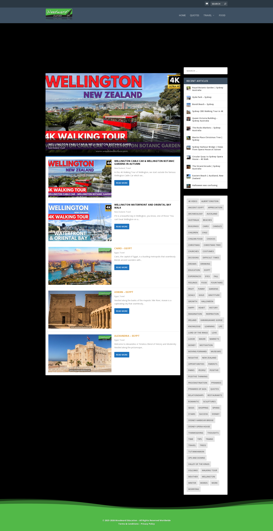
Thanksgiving (195, 432)
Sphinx (216, 407)
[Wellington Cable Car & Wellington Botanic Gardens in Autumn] (79, 178)
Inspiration (212, 314)
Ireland (192, 320)
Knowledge (194, 326)
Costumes (208, 251)
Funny (201, 288)
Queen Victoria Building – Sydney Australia (204, 119)
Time (190, 439)
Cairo (206, 226)
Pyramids (216, 382)
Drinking (205, 263)
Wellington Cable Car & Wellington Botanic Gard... (91, 144)
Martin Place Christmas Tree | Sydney (207, 138)
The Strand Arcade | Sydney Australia (206, 167)
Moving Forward (197, 351)
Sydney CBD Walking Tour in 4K (207, 111)
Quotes (194, 15)
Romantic (193, 401)
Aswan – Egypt (123, 292)
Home (182, 15)
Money (192, 345)
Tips (199, 439)
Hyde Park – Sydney (202, 97)
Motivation (206, 345)
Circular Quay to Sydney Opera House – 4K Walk (207, 157)
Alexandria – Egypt (126, 335)
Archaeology (195, 213)
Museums (216, 351)
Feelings (192, 282)
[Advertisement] (136, 40)
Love (214, 332)
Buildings (193, 226)
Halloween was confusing (204, 185)
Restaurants (215, 395)
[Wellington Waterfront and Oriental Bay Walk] (79, 222)
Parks (191, 370)
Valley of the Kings (198, 464)
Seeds (191, 407)
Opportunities (196, 364)
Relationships (195, 395)
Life (220, 326)
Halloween (207, 301)
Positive (214, 370)
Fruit (191, 288)
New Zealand (53, 148)
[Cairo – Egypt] (79, 266)
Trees (203, 445)
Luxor (191, 339)
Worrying (193, 489)
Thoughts (213, 432)
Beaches (207, 220)
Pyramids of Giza (197, 389)
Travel (207, 15)
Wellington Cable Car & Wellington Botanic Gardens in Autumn (144, 162)
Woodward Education (126, 520)
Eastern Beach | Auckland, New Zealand (207, 177)
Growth (192, 301)
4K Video (192, 201)
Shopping (203, 407)
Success (203, 414)
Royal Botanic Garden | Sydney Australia (207, 88)
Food (222, 15)
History (213, 307)
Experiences (194, 276)
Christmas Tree (212, 245)
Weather (193, 476)
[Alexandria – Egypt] (79, 353)
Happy (191, 307)
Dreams (192, 263)
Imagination (195, 314)
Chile (204, 232)
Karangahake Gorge (212, 320)
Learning (210, 326)
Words (203, 482)
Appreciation (215, 207)
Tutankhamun (196, 451)
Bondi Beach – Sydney (203, 104)
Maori (202, 339)
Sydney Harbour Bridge (201, 420)
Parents (212, 364)
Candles (217, 226)
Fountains (217, 282)
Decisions (193, 257)
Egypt (116, 252)
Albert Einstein (209, 201)
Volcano (193, 470)
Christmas (194, 245)
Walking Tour (209, 470)
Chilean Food (195, 238)
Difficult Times (211, 257)
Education (194, 270)
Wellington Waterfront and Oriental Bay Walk (142, 206)
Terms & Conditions (128, 523)
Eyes (207, 276)
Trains (209, 439)
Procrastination (197, 382)
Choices (211, 238)
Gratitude (214, 295)
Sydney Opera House (199, 426)
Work (215, 482)
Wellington (208, 476)
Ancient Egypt (196, 207)
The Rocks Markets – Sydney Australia (206, 129)
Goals (191, 295)
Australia (193, 220)
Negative (193, 357)
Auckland (212, 213)
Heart (201, 307)
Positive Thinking (197, 376)
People (202, 370)
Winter (192, 482)
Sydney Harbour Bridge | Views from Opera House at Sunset (207, 148)
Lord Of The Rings (198, 332)
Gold (201, 295)
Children (193, 232)
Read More (122, 183)
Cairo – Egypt (123, 248)
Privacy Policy (148, 523)
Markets (214, 339)
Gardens (213, 288)
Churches (193, 251)
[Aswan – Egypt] (79, 309)
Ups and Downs (196, 457)
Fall (216, 276)
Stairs (191, 414)
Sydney (215, 414)
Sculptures (209, 401)
